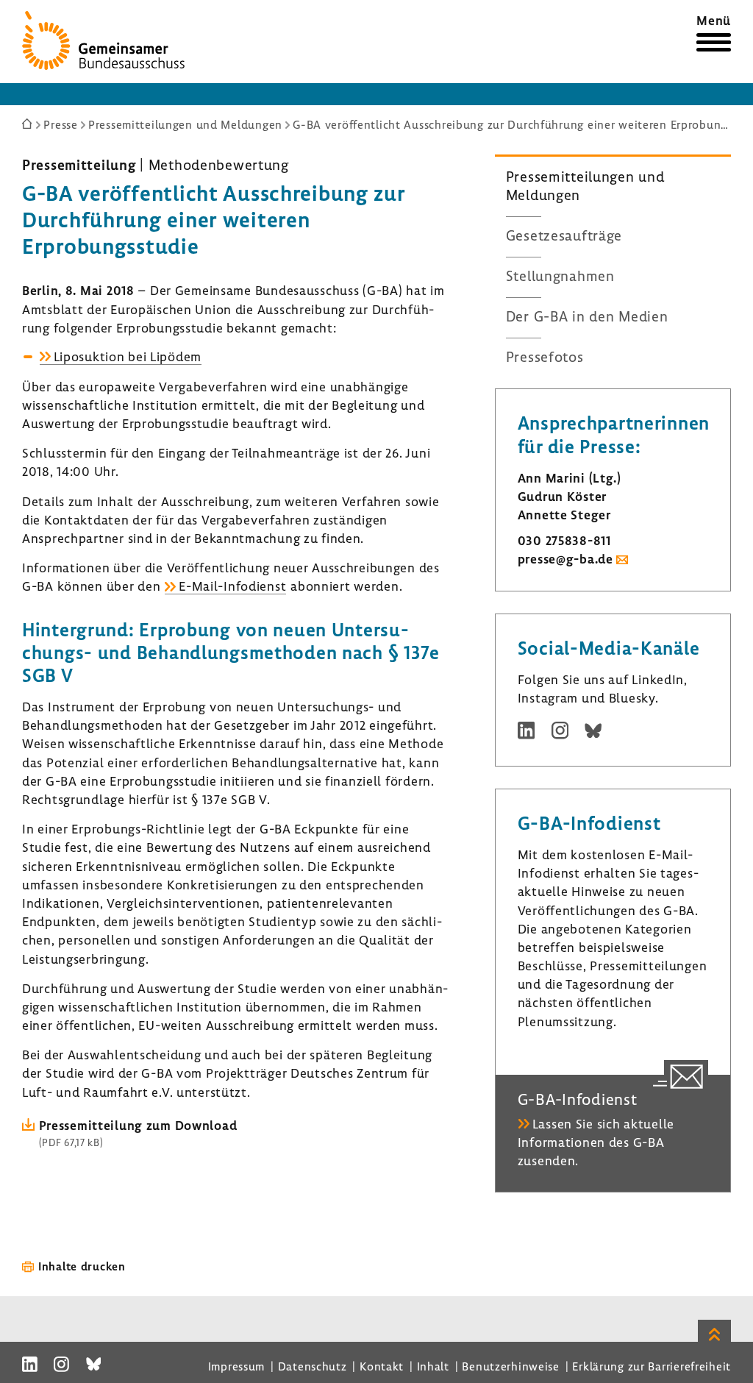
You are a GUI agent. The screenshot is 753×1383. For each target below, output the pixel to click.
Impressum (236, 1366)
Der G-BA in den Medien (587, 316)
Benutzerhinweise (511, 1366)
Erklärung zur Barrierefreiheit (651, 1366)
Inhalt (433, 1366)
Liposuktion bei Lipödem (128, 356)
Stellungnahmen (560, 276)
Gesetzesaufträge (564, 235)
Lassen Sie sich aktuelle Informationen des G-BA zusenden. (596, 1142)
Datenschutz (312, 1366)
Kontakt (382, 1366)
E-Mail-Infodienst (232, 586)
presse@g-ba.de (565, 558)
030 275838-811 (564, 540)
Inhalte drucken (82, 1266)
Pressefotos (545, 357)
